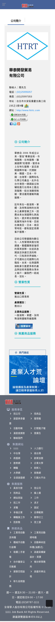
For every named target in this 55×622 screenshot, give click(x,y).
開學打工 (38, 517)
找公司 (16, 413)
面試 (36, 507)
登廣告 (37, 433)
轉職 (15, 468)
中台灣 (16, 453)
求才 (36, 502)
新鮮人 (37, 468)
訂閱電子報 (40, 428)
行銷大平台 (40, 477)
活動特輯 (18, 428)
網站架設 (18, 498)
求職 (15, 507)
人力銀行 (38, 448)
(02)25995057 (24, 92)
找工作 (16, 502)
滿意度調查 (19, 433)
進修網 (16, 463)
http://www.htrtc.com (28, 110)
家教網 (37, 473)
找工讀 (37, 522)
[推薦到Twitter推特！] (15, 123)
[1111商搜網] (27, 5)
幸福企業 (18, 512)
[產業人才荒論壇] (28, 374)
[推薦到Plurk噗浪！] (18, 123)
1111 (15, 448)
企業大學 (38, 463)
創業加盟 (38, 458)
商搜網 (16, 458)
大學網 (16, 473)
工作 (36, 498)
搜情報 (37, 418)
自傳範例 (38, 512)
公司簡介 (16, 21)
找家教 (16, 522)
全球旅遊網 (19, 477)
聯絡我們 (18, 438)
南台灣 (37, 453)
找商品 (37, 413)
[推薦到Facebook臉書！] (11, 123)
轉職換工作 (19, 517)
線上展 (37, 493)
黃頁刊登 (18, 488)
